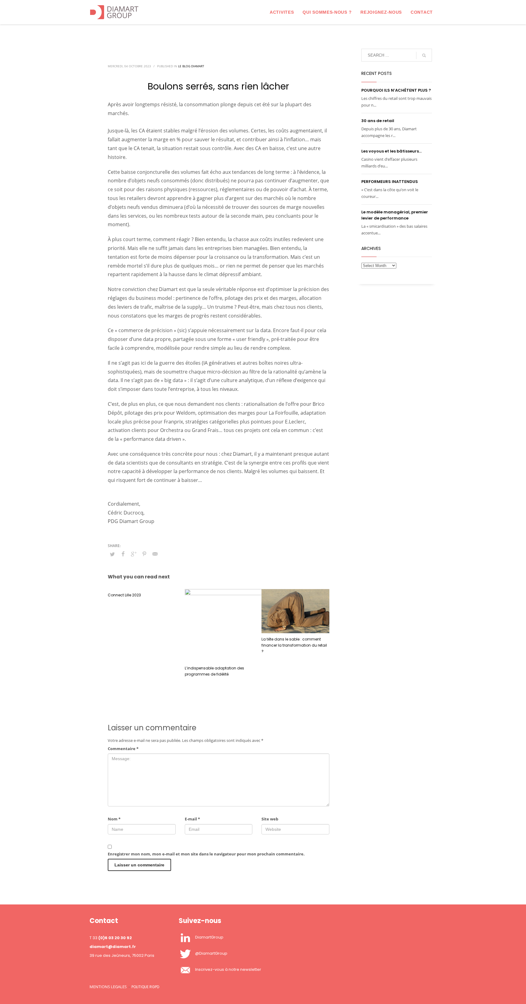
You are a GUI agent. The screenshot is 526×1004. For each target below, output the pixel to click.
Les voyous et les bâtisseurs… (391, 151)
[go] (424, 55)
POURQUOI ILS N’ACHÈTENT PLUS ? (396, 90)
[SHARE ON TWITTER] (112, 554)
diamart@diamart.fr (112, 947)
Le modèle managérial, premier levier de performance (394, 215)
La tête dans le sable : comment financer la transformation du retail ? (294, 645)
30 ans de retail (377, 121)
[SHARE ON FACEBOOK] (123, 553)
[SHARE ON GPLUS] (133, 553)
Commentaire (123, 748)
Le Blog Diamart (191, 66)
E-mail (192, 819)
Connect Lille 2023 (124, 595)
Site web (269, 819)
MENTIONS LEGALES (108, 986)
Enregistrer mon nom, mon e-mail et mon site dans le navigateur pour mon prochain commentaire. (206, 854)
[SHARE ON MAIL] (155, 553)
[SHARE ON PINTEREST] (144, 553)
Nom (114, 819)
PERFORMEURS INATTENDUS (389, 181)
